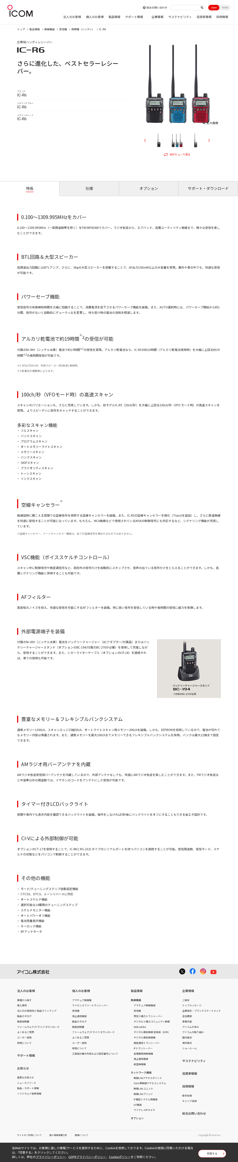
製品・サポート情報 (28, 1088)
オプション (137, 1118)
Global (225, 7)
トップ (21, 29)
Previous (146, 140)
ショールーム (189, 1048)
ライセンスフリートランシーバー (90, 1005)
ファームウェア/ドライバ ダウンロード (38, 1027)
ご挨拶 (185, 1000)
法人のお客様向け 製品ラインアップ (36, 1010)
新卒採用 (187, 1095)
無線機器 (49, 29)
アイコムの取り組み (193, 1032)
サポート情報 (134, 16)
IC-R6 (102, 29)
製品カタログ (24, 1016)
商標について (81, 1135)
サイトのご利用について (29, 1135)
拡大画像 (212, 123)
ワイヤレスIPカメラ (144, 1110)
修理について (24, 1043)
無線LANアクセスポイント (148, 1078)
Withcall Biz (140, 1027)
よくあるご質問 (25, 1032)
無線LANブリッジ (143, 1094)
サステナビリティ (180, 16)
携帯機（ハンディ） (83, 29)
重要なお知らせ (25, 1077)
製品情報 (114, 16)
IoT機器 (138, 1104)
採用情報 (222, 16)
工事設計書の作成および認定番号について (95, 1053)
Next (208, 140)
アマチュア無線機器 (144, 1005)
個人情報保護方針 (58, 1135)
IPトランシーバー (143, 1048)
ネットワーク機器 (141, 1072)
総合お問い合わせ (157, 7)
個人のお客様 (95, 16)
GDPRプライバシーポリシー (87, 1157)
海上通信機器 (79, 1016)
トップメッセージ (192, 1005)
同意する (212, 1153)
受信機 (63, 29)
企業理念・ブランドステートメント (201, 1010)
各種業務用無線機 (143, 1053)
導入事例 (22, 1005)
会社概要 (187, 1016)
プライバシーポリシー (50, 1157)
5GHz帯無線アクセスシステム (150, 1083)
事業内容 (187, 1021)
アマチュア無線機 (81, 1000)
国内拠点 (187, 1037)
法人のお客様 (72, 16)
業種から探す (24, 1000)
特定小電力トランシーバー (148, 1016)
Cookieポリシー (120, 1157)
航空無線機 (140, 1064)
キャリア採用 (189, 1101)
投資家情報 (204, 16)
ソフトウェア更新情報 (29, 1093)
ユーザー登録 (24, 1037)
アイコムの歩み (190, 1027)
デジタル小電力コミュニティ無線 (152, 1021)
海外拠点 (187, 1043)
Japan (214, 7)
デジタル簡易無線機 (144, 1037)
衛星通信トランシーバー (147, 1043)
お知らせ (23, 1068)
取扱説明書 (23, 1021)
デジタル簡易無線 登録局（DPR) (151, 1032)
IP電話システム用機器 (145, 1099)
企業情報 (157, 16)
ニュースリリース (26, 1083)
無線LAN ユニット (143, 1088)
